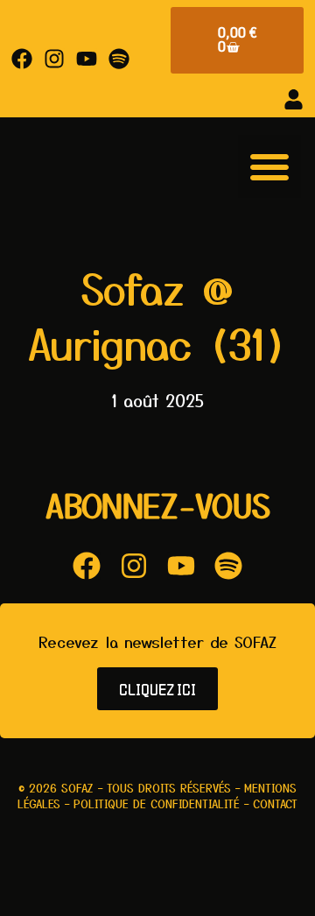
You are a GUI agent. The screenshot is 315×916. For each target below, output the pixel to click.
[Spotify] (119, 58)
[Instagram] (54, 58)
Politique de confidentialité (157, 803)
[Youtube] (86, 58)
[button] (269, 166)
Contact (275, 803)
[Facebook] (21, 58)
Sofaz (77, 787)
